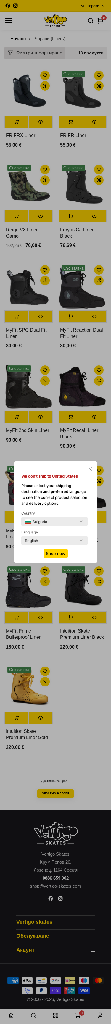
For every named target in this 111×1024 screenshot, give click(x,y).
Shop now (55, 553)
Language (29, 532)
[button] (90, 470)
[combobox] (36, 522)
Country (28, 513)
